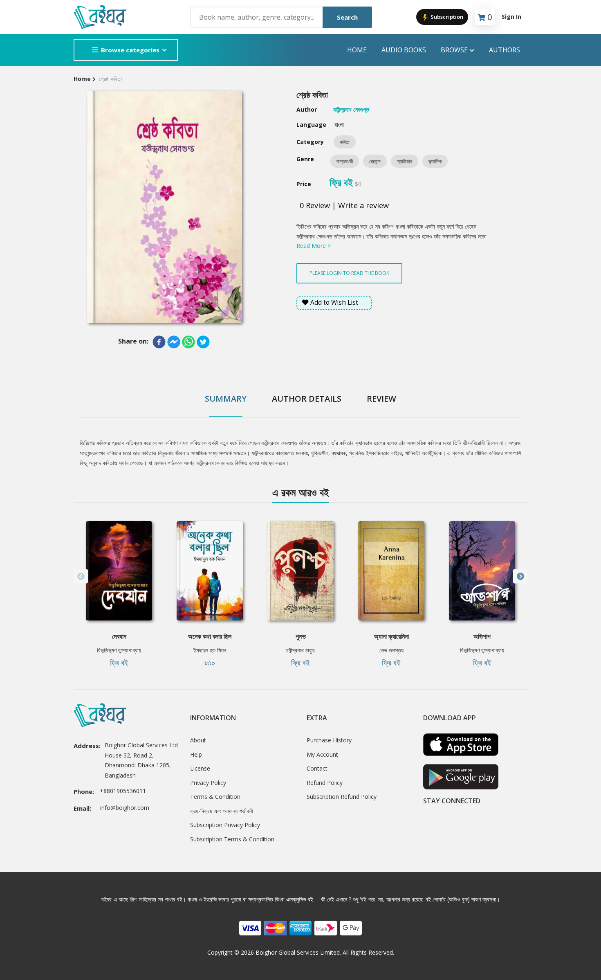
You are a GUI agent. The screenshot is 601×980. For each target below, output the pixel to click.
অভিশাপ (482, 636)
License (200, 768)
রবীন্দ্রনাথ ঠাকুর (300, 650)
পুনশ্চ (301, 636)
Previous (81, 576)
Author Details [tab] (306, 398)
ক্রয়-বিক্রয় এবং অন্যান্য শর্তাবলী (221, 811)
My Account (322, 754)
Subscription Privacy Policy (225, 825)
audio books (403, 49)
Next (520, 576)
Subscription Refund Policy (342, 796)
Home (357, 49)
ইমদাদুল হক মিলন (209, 650)
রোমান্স (375, 161)
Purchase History (329, 740)
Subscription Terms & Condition (232, 839)
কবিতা (345, 142)
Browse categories (130, 50)
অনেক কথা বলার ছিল (209, 636)
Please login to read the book (349, 273)
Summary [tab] (226, 398)
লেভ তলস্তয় (391, 650)
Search (347, 17)
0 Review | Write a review (344, 205)
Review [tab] (381, 398)
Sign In (511, 16)
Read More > (313, 245)
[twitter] (203, 341)
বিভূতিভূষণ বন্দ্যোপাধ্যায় (119, 650)
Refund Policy (325, 783)
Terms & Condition (215, 796)
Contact (317, 768)
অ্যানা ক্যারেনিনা (391, 636)
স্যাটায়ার (404, 161)
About (198, 740)
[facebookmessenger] (173, 341)
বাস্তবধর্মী (344, 161)
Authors (504, 49)
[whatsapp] (188, 341)
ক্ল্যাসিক (435, 161)
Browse (454, 49)
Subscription (446, 16)
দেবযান (119, 636)
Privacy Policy (208, 783)
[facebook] (159, 341)
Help (196, 754)
